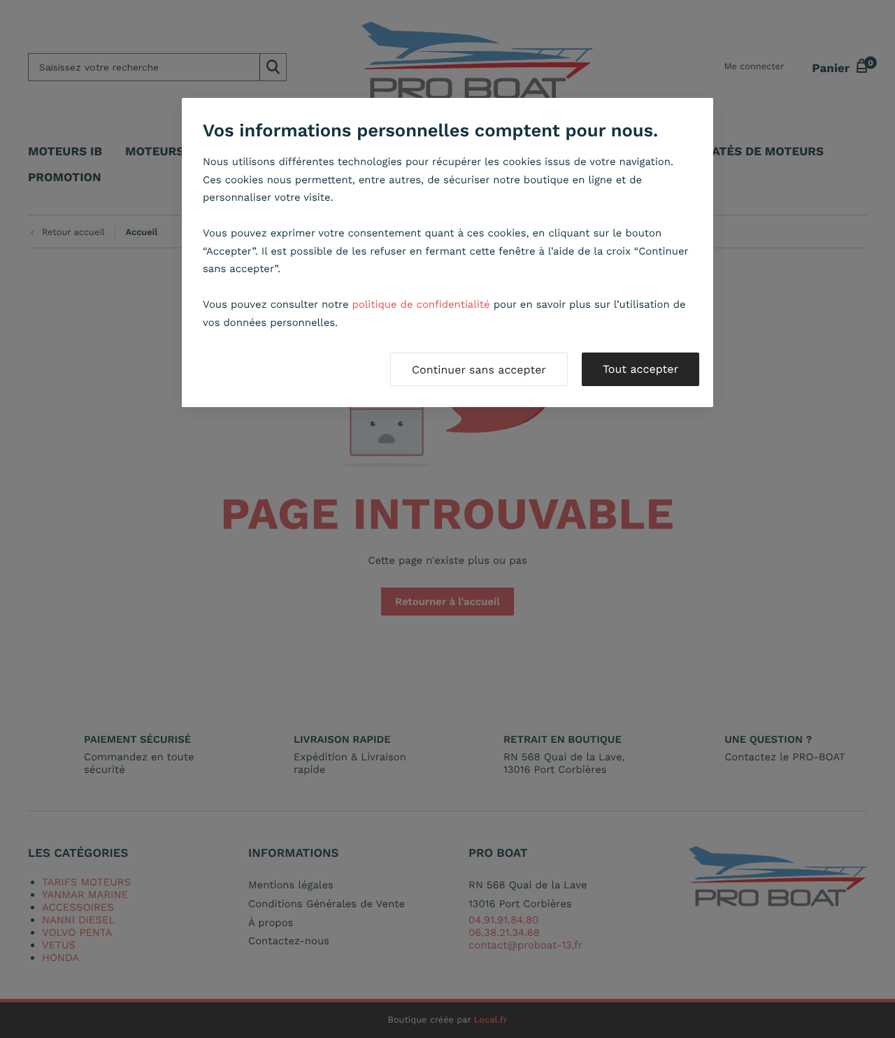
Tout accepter (640, 369)
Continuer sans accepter (479, 369)
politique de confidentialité (421, 304)
